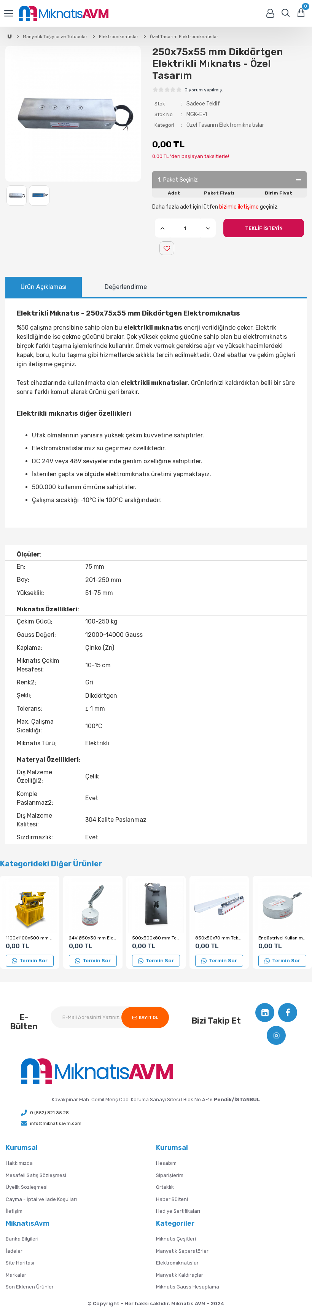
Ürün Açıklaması (44, 286)
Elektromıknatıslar (118, 36)
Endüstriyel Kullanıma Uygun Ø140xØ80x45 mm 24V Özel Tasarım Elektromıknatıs (282, 938)
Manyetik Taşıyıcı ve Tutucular (55, 36)
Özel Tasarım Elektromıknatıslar (225, 125)
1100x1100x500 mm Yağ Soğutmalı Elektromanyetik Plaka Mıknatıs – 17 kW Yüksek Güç (30, 938)
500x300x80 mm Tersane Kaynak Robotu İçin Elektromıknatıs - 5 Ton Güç (156, 938)
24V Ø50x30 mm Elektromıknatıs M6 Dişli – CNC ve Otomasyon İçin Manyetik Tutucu (93, 938)
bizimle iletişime (239, 207)
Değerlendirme (126, 286)
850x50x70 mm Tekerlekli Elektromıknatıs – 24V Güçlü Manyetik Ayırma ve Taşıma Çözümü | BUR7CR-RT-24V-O (219, 938)
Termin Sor (33, 960)
